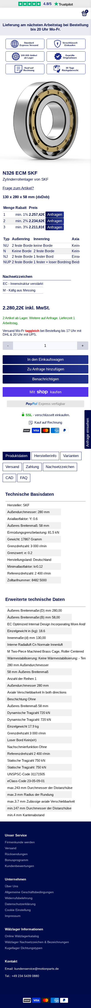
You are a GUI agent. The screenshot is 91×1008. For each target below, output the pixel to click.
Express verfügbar (51, 404)
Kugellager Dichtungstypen (23, 948)
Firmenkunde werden (20, 842)
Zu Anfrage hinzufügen (45, 369)
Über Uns (11, 886)
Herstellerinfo (45, 456)
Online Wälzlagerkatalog (22, 936)
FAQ (23, 478)
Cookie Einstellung (18, 910)
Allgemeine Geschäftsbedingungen (29, 892)
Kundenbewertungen (19, 866)
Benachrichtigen (45, 379)
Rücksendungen (16, 854)
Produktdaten (16, 456)
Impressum (13, 916)
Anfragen (54, 214)
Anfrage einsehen (87, 429)
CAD (9, 478)
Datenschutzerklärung (20, 904)
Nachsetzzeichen (60, 467)
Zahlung (32, 467)
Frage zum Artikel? (18, 188)
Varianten (71, 456)
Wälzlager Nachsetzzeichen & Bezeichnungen (37, 942)
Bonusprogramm (16, 860)
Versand (12, 467)
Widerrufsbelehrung (18, 898)
